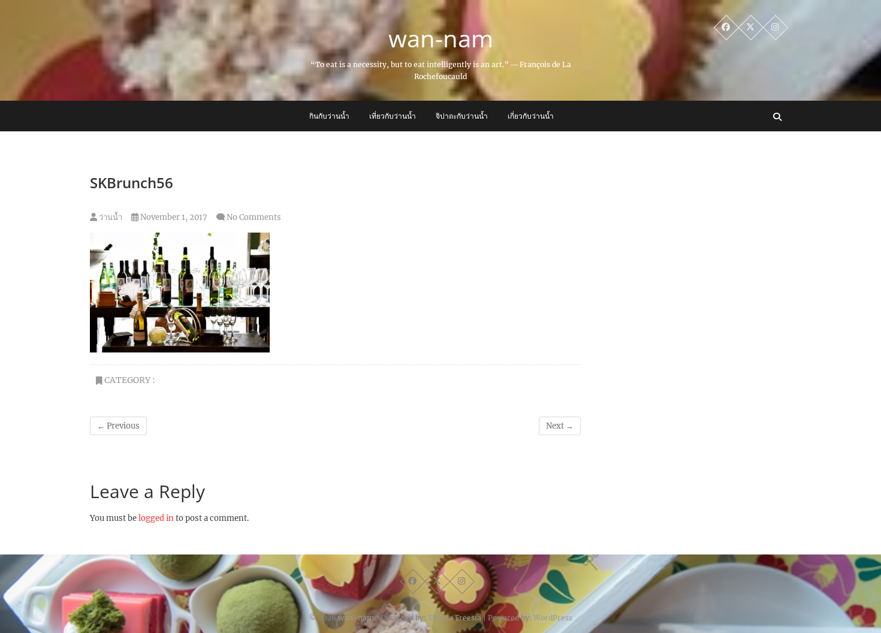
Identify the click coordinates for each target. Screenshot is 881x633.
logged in (156, 518)
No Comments (254, 217)
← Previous (118, 426)
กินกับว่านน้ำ (329, 116)
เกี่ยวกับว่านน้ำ (531, 116)
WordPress (552, 617)
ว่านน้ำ (109, 217)
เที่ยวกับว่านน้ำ (392, 116)
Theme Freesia (454, 617)
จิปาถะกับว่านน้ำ (462, 116)
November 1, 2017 (172, 217)
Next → (560, 426)
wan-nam (440, 38)
